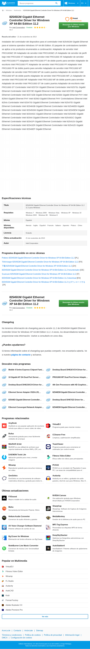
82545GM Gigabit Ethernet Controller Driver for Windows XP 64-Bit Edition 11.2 (29, 20)
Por (17, 27)
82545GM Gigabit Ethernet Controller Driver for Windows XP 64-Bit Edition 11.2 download (39, 278)
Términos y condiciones (12, 635)
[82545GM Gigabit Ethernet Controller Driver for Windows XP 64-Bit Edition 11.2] (5, 23)
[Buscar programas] (56, 3)
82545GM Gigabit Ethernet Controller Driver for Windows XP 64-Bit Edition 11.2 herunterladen (41, 270)
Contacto (17, 631)
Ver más (45, 616)
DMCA (5, 638)
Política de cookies (33, 635)
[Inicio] (3, 10)
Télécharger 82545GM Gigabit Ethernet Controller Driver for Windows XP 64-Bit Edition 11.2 (40, 262)
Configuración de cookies (21, 638)
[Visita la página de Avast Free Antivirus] (73, 19)
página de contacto (20, 355)
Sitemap (39, 631)
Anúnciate (28, 631)
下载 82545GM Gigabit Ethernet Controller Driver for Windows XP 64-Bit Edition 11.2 (37, 266)
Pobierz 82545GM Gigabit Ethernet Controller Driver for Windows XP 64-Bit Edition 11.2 (38, 258)
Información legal (72, 635)
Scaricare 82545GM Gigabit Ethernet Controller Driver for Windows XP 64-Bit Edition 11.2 (39, 274)
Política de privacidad (53, 635)
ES (82, 3)
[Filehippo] (8, 3)
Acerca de (6, 631)
